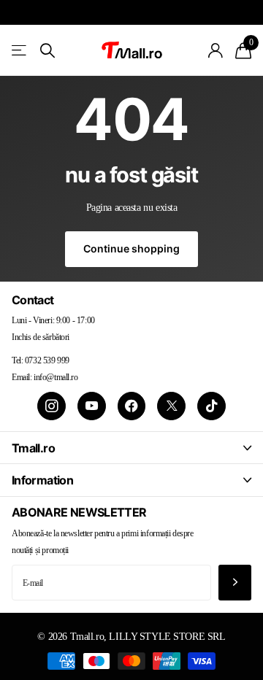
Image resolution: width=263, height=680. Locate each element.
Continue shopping (131, 248)
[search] (47, 50)
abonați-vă (234, 582)
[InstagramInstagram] (51, 406)
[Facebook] (132, 406)
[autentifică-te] (216, 50)
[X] (171, 406)
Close (131, 447)
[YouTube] (91, 406)
